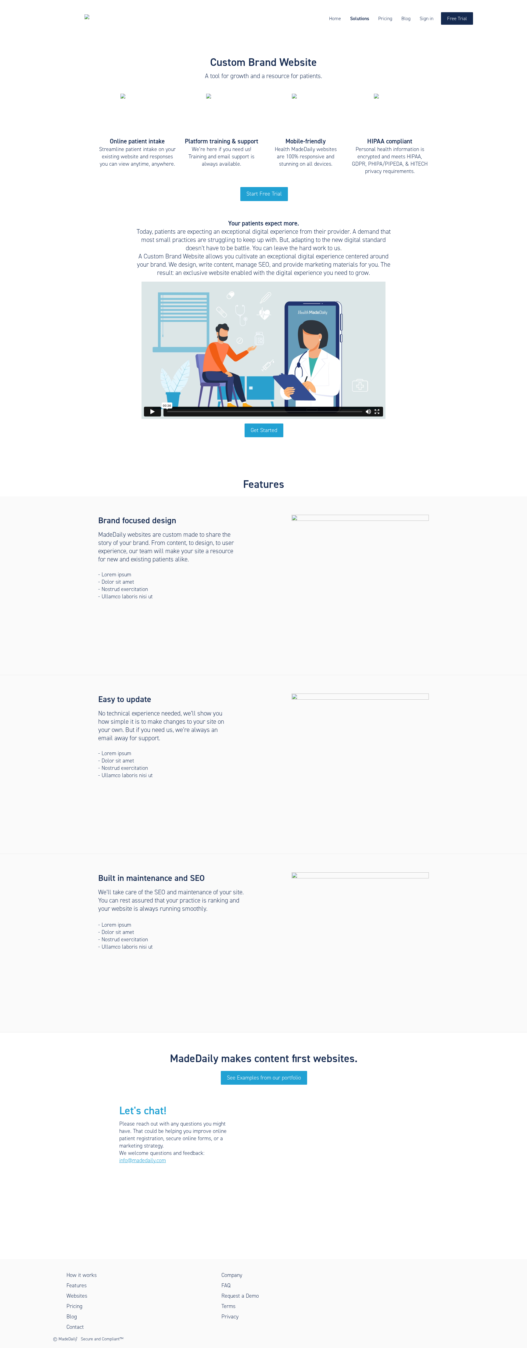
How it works (81, 1275)
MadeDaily (68, 1339)
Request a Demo (240, 1295)
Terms (228, 1306)
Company (231, 1275)
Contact (75, 1327)
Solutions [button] (359, 18)
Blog (405, 18)
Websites (76, 1295)
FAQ (226, 1285)
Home (335, 18)
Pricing (385, 18)
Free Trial (457, 18)
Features (76, 1285)
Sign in (426, 18)
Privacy (229, 1316)
